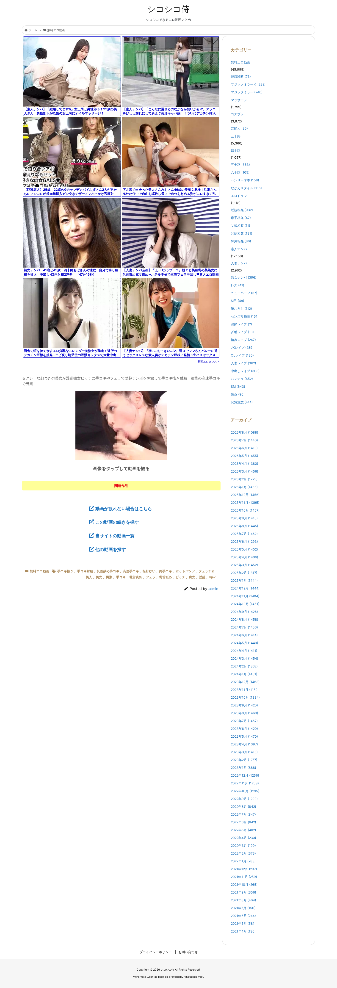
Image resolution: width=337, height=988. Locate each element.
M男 (237, 301)
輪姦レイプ (243, 340)
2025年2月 (244, 573)
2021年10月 (244, 884)
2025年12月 (245, 495)
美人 (89, 577)
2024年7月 (244, 627)
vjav (212, 577)
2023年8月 (244, 713)
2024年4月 (244, 651)
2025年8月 (244, 526)
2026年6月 (244, 448)
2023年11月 (245, 690)
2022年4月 (243, 838)
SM (238, 386)
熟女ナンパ (243, 277)
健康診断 (241, 76)
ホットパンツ (185, 571)
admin (213, 589)
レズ (237, 285)
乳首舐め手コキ (108, 571)
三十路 (235, 136)
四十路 (235, 150)
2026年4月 (244, 463)
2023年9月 (244, 705)
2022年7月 (243, 814)
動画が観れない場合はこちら (123, 508)
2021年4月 (243, 931)
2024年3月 (244, 658)
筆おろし (241, 308)
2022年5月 (243, 830)
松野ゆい (149, 571)
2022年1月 (243, 861)
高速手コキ (131, 571)
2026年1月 (244, 487)
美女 (99, 577)
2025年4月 (244, 557)
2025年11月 (245, 502)
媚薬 (238, 394)
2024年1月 (244, 674)
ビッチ (180, 577)
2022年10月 (245, 791)
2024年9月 (244, 612)
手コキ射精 (85, 571)
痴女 (192, 577)
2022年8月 (243, 806)
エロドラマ (239, 196)
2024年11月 (245, 596)
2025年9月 (244, 518)
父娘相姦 (240, 225)
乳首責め (135, 577)
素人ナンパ (239, 249)
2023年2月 (244, 760)
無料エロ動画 (56, 30)
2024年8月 (244, 619)
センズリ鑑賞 (245, 316)
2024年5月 (244, 643)
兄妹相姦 (241, 233)
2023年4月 (244, 744)
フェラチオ (207, 571)
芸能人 (239, 128)
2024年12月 (245, 588)
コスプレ (237, 114)
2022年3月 (243, 845)
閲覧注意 (242, 402)
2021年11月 (244, 877)
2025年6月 (244, 541)
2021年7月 (243, 908)
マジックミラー (246, 92)
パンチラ (242, 379)
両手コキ (165, 571)
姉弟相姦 (241, 241)
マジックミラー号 (248, 84)
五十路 (240, 164)
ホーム (32, 30)
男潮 (109, 577)
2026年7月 (244, 440)
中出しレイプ (245, 371)
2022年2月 (243, 853)
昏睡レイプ (242, 332)
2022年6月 (243, 822)
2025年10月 (245, 510)
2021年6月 (243, 916)
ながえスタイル (246, 188)
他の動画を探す (110, 549)
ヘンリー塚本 (245, 180)
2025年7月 (244, 534)
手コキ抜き (65, 571)
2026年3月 (244, 471)
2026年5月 (244, 456)
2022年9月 (244, 799)
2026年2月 (244, 479)
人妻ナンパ (239, 263)
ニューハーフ (244, 293)
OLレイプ (242, 355)
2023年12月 (245, 682)
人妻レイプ (243, 363)
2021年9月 (243, 892)
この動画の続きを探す (117, 522)
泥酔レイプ (241, 324)
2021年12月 (244, 869)
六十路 (240, 172)
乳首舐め (165, 577)
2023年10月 (245, 697)
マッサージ (239, 100)
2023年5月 (244, 736)
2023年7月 (244, 721)
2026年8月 (244, 432)
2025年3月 (244, 565)
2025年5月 (244, 549)
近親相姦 (242, 210)
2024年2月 (244, 666)
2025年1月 (244, 580)
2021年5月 (243, 923)
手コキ (121, 577)
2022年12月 (245, 775)
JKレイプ (242, 347)
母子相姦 (241, 218)
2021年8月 (243, 900)
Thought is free (193, 976)
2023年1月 (243, 767)
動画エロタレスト (209, 361)
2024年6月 (244, 635)
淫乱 (202, 577)
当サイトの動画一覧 (115, 535)
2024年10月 (245, 604)
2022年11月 (245, 783)
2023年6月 (244, 729)
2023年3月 (244, 752)
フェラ (150, 577)
